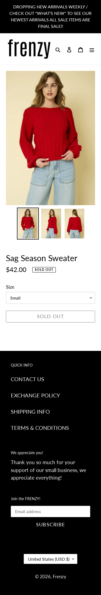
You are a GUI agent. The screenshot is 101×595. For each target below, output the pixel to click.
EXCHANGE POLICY (35, 395)
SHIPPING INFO (30, 411)
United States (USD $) (48, 558)
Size (10, 287)
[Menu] (91, 49)
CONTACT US (27, 379)
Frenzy (59, 576)
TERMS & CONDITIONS (40, 427)
